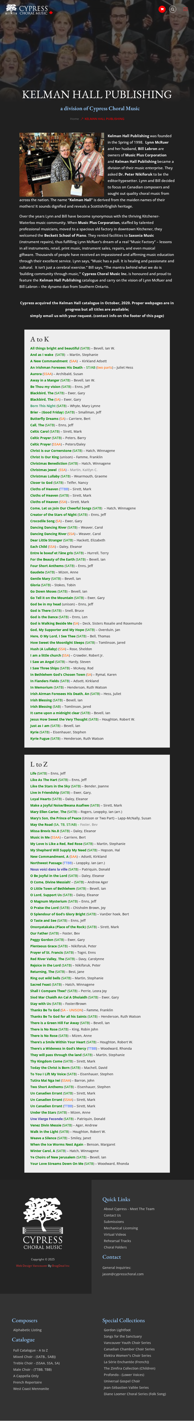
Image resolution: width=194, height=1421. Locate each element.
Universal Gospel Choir (122, 1381)
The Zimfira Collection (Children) (129, 1368)
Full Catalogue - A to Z (30, 1350)
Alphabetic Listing (27, 1330)
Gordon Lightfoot (117, 1330)
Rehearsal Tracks (117, 1241)
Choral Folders (115, 1247)
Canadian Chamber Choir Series (129, 1349)
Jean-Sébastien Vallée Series (126, 1387)
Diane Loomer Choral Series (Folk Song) (135, 1394)
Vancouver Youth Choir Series (127, 1342)
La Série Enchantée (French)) (126, 1362)
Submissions (114, 1221)
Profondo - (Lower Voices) (124, 1374)
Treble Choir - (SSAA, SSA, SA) (36, 1363)
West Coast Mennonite (31, 1388)
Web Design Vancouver (32, 1266)
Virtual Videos (115, 1234)
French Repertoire (27, 1382)
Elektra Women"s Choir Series (127, 1355)
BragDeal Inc (61, 1266)
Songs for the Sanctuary (123, 1336)
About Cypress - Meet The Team (129, 1209)
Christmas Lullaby (45, 476)
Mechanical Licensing (121, 1228)
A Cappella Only (26, 1376)
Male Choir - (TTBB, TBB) (32, 1369)
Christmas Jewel (43, 470)
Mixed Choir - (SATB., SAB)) (34, 1356)
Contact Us (112, 1215)
